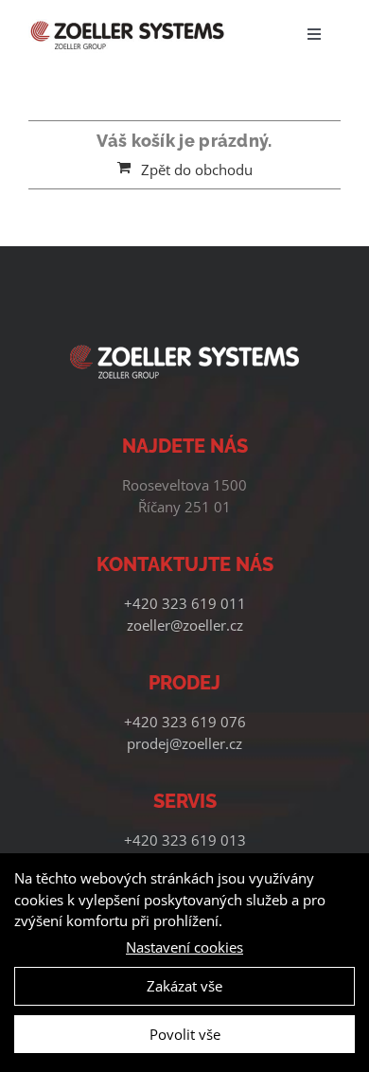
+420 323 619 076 (185, 721)
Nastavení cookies (184, 947)
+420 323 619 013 (185, 840)
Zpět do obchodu (197, 169)
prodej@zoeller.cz (184, 743)
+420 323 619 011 (185, 603)
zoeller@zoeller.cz (185, 625)
